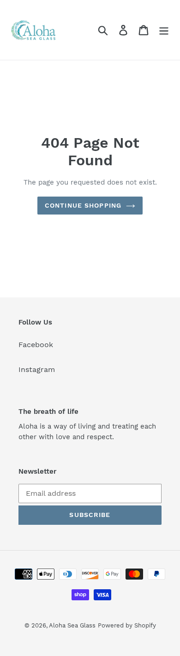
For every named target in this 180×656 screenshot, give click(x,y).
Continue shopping (83, 205)
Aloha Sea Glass (72, 625)
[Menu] (164, 30)
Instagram (36, 369)
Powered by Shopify (127, 625)
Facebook (35, 344)
